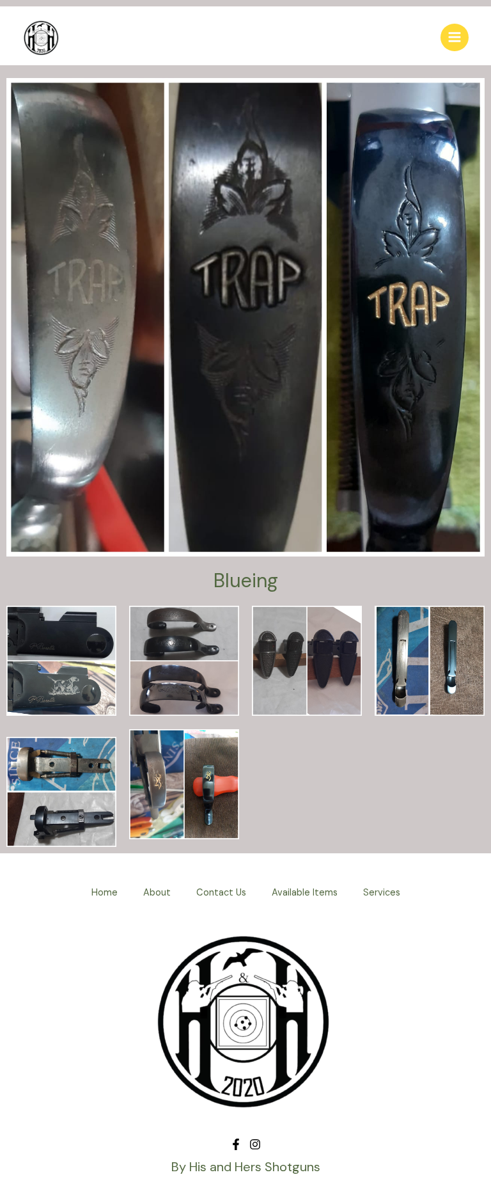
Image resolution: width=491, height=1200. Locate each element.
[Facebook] (236, 1144)
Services (381, 893)
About (157, 893)
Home (104, 893)
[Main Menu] (454, 38)
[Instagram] (255, 1144)
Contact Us (221, 893)
